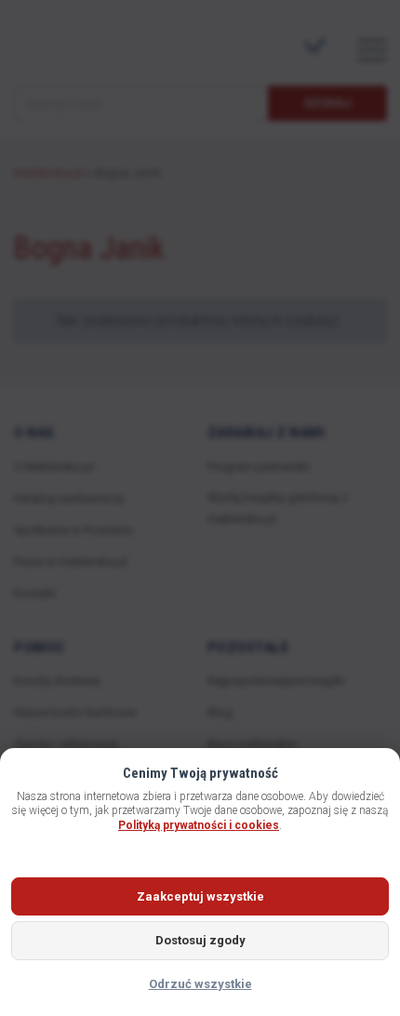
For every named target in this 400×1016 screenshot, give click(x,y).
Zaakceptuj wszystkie (200, 896)
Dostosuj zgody (200, 940)
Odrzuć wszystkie (200, 984)
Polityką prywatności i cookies (198, 825)
